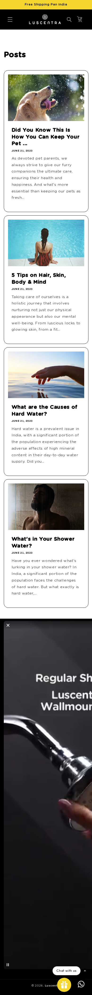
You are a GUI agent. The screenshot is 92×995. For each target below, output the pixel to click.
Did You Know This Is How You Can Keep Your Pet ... (45, 136)
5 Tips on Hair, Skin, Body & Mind (38, 278)
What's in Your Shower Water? (43, 542)
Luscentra (53, 985)
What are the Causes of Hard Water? (44, 410)
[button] (9, 19)
